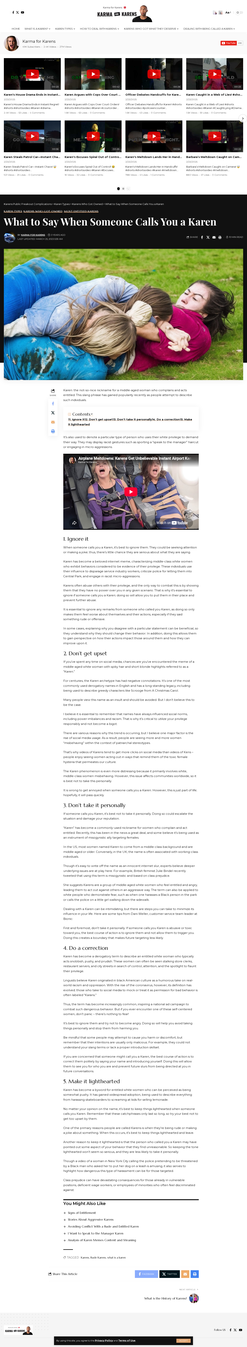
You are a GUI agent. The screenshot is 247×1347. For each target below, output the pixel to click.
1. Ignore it (77, 419)
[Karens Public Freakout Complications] (123, 12)
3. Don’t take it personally (133, 419)
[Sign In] (7, 12)
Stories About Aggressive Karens (90, 1219)
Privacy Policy (104, 1340)
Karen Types (13, 211)
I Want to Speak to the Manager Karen (95, 1233)
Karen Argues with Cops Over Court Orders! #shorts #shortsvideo (93, 94)
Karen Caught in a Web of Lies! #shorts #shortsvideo (214, 94)
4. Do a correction (166, 419)
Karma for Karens (39, 41)
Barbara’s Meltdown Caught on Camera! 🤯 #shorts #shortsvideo (214, 157)
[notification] (215, 12)
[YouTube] (22, 12)
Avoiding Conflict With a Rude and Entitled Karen (103, 1226)
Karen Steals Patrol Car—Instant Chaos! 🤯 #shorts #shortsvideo (32, 157)
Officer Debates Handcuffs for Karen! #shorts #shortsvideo (153, 94)
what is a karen (116, 1257)
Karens (85, 1257)
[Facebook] (13, 12)
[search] (220, 12)
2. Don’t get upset (99, 419)
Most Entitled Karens (81, 211)
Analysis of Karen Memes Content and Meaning (102, 1240)
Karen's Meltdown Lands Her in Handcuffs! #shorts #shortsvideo (153, 157)
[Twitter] (17, 12)
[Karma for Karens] (11, 43)
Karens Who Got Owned (43, 211)
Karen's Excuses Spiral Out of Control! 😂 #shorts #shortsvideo (93, 157)
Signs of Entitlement (82, 1213)
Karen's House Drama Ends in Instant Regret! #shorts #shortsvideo (32, 94)
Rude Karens (98, 1257)
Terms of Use (126, 1340)
